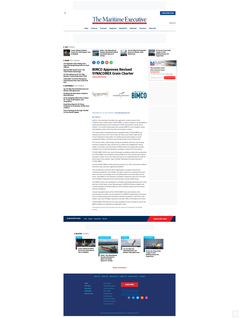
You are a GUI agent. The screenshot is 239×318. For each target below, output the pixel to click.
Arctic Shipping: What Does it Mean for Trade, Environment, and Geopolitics (76, 99)
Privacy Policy (133, 276)
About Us (97, 276)
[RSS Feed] (142, 297)
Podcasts (103, 28)
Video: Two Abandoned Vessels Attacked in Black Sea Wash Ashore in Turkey (109, 53)
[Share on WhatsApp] (111, 62)
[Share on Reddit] (106, 62)
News (86, 283)
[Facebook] (128, 297)
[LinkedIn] (133, 297)
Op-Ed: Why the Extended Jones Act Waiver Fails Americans (137, 52)
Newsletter (123, 28)
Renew (104, 219)
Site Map (142, 276)
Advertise (133, 28)
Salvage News (107, 293)
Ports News (107, 291)
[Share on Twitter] (98, 62)
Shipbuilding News (109, 286)
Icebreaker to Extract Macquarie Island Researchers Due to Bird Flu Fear (75, 80)
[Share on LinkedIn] (102, 62)
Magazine (113, 28)
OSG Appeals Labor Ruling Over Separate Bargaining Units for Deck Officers (76, 65)
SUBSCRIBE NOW (168, 13)
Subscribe (152, 28)
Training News (107, 296)
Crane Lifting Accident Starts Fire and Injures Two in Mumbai (80, 52)
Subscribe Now (169, 78)
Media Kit (172, 23)
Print (85, 219)
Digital (90, 219)
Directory (142, 28)
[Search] (65, 13)
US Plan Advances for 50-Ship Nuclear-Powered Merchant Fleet (75, 75)
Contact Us (123, 276)
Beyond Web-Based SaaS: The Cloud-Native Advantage (74, 71)
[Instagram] (146, 297)
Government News (109, 298)
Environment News (109, 301)
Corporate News (108, 304)
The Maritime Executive (122, 113)
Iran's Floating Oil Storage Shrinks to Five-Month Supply (75, 111)
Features (94, 28)
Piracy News (107, 283)
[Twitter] (137, 297)
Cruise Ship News (108, 288)
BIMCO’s (95, 120)
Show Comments (119, 268)
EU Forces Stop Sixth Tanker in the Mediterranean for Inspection (163, 53)
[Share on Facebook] (94, 62)
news (86, 28)
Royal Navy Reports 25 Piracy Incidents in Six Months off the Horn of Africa (76, 106)
